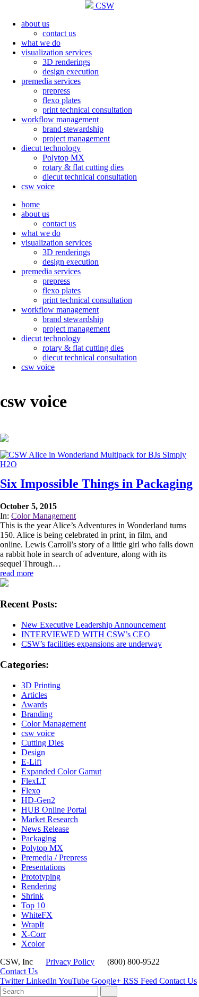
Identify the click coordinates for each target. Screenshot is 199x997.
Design (33, 752)
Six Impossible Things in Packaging (96, 484)
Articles (34, 694)
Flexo (30, 790)
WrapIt (32, 924)
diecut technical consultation (89, 176)
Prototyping (40, 876)
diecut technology (51, 148)
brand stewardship (72, 128)
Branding (37, 714)
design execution (70, 71)
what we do (40, 42)
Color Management (43, 515)
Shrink (32, 895)
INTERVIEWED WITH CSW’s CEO (85, 634)
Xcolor (33, 943)
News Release (45, 828)
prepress (56, 90)
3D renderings (66, 61)
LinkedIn (42, 980)
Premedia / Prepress (54, 857)
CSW (103, 5)
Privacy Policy (70, 961)
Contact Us (19, 971)
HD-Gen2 (38, 800)
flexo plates (61, 100)
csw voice (38, 186)
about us (35, 23)
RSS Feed (141, 980)
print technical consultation (87, 109)
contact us (59, 33)
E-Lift (31, 761)
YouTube (74, 980)
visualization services (56, 52)
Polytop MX (63, 157)
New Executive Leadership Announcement (93, 624)
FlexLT (33, 780)
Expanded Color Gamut (61, 771)
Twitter (13, 980)
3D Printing (40, 685)
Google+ (107, 980)
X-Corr (33, 934)
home (30, 204)
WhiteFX (37, 914)
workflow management (60, 119)
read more (16, 573)
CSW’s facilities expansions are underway (91, 643)
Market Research (49, 819)
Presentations (43, 867)
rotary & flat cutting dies (83, 167)
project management (76, 138)
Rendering (38, 886)
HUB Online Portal (53, 809)
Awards (34, 704)
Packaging (38, 838)
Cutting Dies (42, 742)
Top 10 (33, 905)
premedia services (51, 81)
